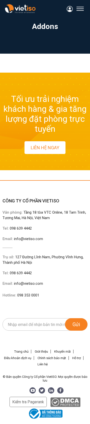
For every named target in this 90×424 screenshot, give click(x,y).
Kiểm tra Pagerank (28, 402)
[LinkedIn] (51, 390)
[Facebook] (60, 390)
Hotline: (20, 295)
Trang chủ (21, 351)
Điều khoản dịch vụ (17, 358)
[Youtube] (33, 390)
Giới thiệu (41, 351)
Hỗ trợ (76, 358)
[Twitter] (42, 390)
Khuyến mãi (62, 351)
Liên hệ (43, 364)
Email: (22, 239)
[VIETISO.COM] (20, 8)
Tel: (17, 228)
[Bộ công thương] (45, 413)
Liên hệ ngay (45, 147)
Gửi (76, 324)
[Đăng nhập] (70, 9)
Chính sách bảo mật (52, 358)
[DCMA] (65, 402)
